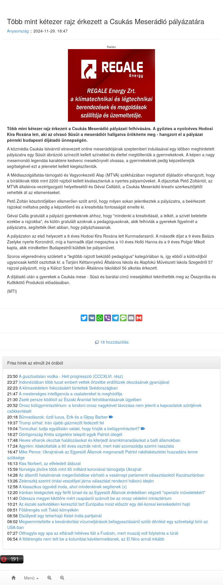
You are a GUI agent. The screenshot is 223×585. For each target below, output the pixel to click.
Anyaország (18, 31)
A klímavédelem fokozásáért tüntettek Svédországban (62, 388)
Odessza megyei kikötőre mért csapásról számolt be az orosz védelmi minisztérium (89, 498)
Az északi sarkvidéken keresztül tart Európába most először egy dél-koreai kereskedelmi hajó (98, 504)
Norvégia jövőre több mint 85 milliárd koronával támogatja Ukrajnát (74, 469)
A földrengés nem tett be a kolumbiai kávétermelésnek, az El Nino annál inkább (85, 539)
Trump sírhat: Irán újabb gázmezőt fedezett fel (55, 423)
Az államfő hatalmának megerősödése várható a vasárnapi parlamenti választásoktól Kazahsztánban (105, 475)
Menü (30, 578)
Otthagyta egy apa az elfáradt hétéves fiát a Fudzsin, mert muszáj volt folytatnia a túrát (92, 533)
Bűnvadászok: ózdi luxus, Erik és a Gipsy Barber (58, 417)
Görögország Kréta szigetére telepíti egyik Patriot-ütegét (64, 434)
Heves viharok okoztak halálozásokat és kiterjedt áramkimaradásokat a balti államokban (93, 440)
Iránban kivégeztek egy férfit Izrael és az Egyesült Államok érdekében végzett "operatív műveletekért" (106, 492)
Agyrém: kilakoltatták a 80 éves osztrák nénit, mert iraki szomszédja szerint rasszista (90, 446)
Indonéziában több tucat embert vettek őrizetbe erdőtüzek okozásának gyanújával (88, 382)
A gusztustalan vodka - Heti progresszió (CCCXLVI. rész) (65, 376)
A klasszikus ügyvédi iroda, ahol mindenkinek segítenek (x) (67, 486)
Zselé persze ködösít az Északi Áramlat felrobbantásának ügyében (74, 399)
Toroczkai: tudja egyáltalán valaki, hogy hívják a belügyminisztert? (74, 428)
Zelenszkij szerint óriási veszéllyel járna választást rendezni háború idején (80, 481)
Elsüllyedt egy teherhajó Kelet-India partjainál (54, 515)
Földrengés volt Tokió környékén (43, 510)
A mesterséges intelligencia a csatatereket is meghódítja (64, 393)
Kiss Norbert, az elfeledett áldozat (44, 463)
